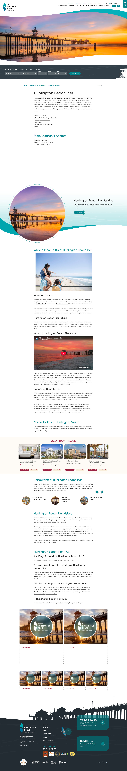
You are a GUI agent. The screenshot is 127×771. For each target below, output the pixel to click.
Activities (29, 69)
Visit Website (24, 469)
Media (84, 3)
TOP (68, 732)
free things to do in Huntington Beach (68, 428)
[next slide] (101, 492)
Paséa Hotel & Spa (72, 461)
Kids (58, 71)
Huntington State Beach (41, 408)
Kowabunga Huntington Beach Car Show (45, 594)
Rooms (39, 71)
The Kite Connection (62, 304)
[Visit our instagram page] (125, 5)
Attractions (43, 85)
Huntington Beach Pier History (43, 124)
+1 (20, 741)
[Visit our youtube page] (55, 749)
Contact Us (46, 727)
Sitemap (45, 730)
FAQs (36, 126)
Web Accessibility (48, 740)
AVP (87, 589)
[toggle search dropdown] (118, 6)
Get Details (79, 212)
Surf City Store (40, 304)
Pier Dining (38, 122)
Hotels (22, 69)
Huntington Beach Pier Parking (93, 200)
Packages (37, 69)
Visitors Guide (88, 720)
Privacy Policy (47, 733)
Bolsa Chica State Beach (78, 406)
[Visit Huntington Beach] (10, 7)
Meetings (70, 3)
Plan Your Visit (91, 6)
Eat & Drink (80, 6)
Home (26, 85)
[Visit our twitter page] (47, 749)
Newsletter (86, 741)
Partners (90, 3)
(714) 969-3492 (24, 741)
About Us (45, 725)
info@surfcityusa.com (24, 745)
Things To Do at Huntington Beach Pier (46, 118)
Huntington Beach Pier (54, 85)
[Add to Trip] (38, 446)
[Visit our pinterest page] (52, 749)
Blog (99, 3)
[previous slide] (97, 492)
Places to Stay (104, 6)
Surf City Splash (54, 592)
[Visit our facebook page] (125, 3)
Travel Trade (78, 3)
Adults (49, 71)
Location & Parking (40, 115)
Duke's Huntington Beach (66, 499)
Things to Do (62, 6)
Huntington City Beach (64, 406)
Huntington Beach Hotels (42, 120)
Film (95, 3)
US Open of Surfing (71, 589)
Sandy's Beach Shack (71, 488)
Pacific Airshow (81, 589)
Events (71, 6)
